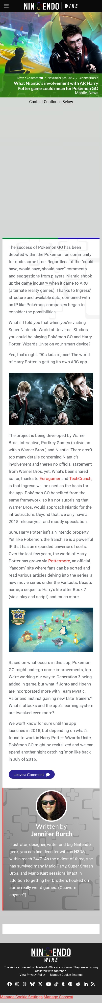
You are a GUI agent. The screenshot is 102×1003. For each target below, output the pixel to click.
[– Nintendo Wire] (51, 955)
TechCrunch (80, 478)
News (93, 93)
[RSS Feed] (93, 983)
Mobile (81, 93)
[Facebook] (9, 983)
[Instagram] (17, 983)
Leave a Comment (28, 78)
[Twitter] (40, 983)
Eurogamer (50, 478)
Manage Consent (58, 997)
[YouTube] (48, 983)
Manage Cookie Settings (66, 975)
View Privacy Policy (33, 975)
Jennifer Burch (88, 78)
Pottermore (59, 560)
